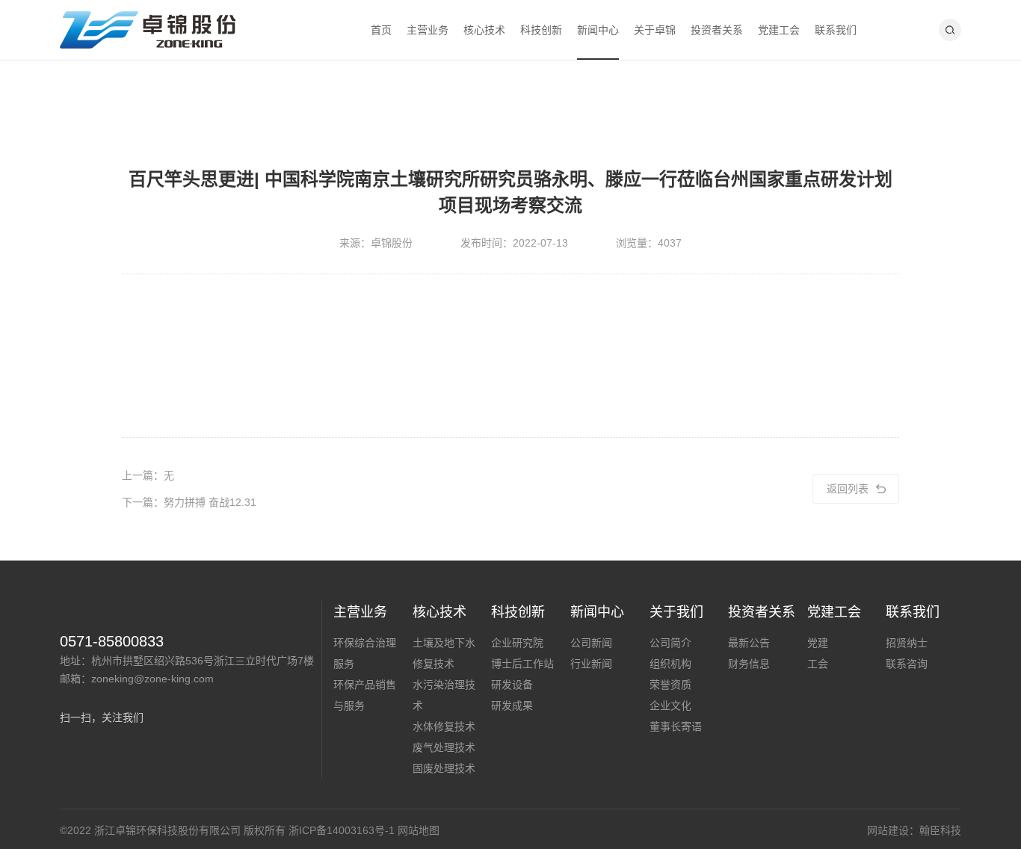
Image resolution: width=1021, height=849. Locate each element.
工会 (817, 664)
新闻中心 (598, 30)
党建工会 (779, 30)
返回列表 (848, 489)
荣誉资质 (670, 685)
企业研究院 (517, 643)
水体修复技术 (444, 726)
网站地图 (418, 830)
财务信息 (749, 664)
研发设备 (512, 685)
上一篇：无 (148, 475)
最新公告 (749, 643)
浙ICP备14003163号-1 (342, 830)
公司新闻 (591, 643)
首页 (381, 30)
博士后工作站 (522, 664)
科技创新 (541, 30)
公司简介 (670, 643)
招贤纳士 (907, 643)
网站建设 (888, 830)
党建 (817, 643)
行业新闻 (591, 664)
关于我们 (676, 612)
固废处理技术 (444, 768)
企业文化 (670, 705)
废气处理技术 (444, 747)
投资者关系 (717, 30)
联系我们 (836, 30)
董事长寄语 (676, 726)
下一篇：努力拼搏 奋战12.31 (189, 502)
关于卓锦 (655, 30)
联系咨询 (907, 664)
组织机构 (670, 664)
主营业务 (427, 30)
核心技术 (484, 30)
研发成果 (512, 705)
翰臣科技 (940, 830)
